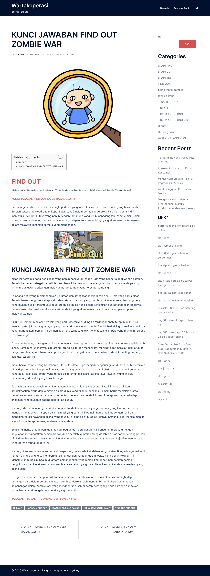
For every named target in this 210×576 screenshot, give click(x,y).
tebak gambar (166, 95)
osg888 (189, 300)
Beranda (164, 8)
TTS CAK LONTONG (170, 114)
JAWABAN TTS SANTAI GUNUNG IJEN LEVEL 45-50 (44, 498)
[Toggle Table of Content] (59, 158)
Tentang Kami (181, 8)
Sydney (74, 570)
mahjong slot (166, 368)
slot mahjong (187, 308)
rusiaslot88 (165, 383)
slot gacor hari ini (177, 253)
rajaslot (173, 292)
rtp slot (167, 265)
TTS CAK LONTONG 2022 (174, 120)
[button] (197, 8)
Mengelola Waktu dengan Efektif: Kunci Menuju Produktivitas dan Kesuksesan (176, 204)
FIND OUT (21, 162)
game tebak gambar (170, 89)
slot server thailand (170, 245)
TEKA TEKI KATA (168, 102)
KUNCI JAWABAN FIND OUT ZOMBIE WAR (39, 166)
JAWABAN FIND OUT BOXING (65, 508)
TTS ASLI (163, 108)
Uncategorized (64, 54)
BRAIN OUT (165, 71)
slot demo (164, 391)
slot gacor (183, 225)
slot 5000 (164, 360)
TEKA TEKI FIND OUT (125, 508)
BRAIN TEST (165, 77)
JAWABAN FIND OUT (37, 508)
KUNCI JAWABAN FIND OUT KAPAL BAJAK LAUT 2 (43, 198)
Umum (162, 126)
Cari (160, 37)
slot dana (163, 238)
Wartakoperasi (29, 5)
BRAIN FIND (165, 65)
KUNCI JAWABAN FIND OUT (97, 508)
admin (22, 54)
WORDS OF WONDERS (172, 138)
